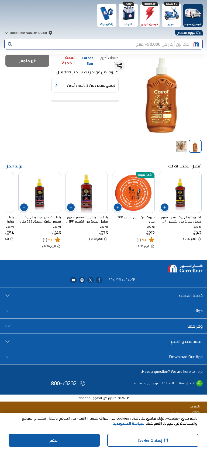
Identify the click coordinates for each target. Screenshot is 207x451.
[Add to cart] (164, 207)
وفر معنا (195, 326)
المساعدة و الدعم (187, 341)
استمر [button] (54, 440)
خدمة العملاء (190, 295)
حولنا (198, 311)
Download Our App (186, 357)
